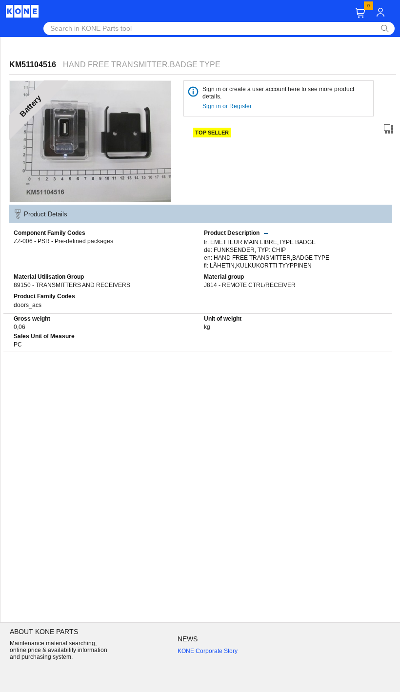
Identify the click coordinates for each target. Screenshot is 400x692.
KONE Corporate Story (208, 651)
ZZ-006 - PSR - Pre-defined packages (63, 241)
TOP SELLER (212, 132)
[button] (360, 13)
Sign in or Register (227, 106)
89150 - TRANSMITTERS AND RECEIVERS (72, 285)
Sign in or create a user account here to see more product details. (278, 93)
